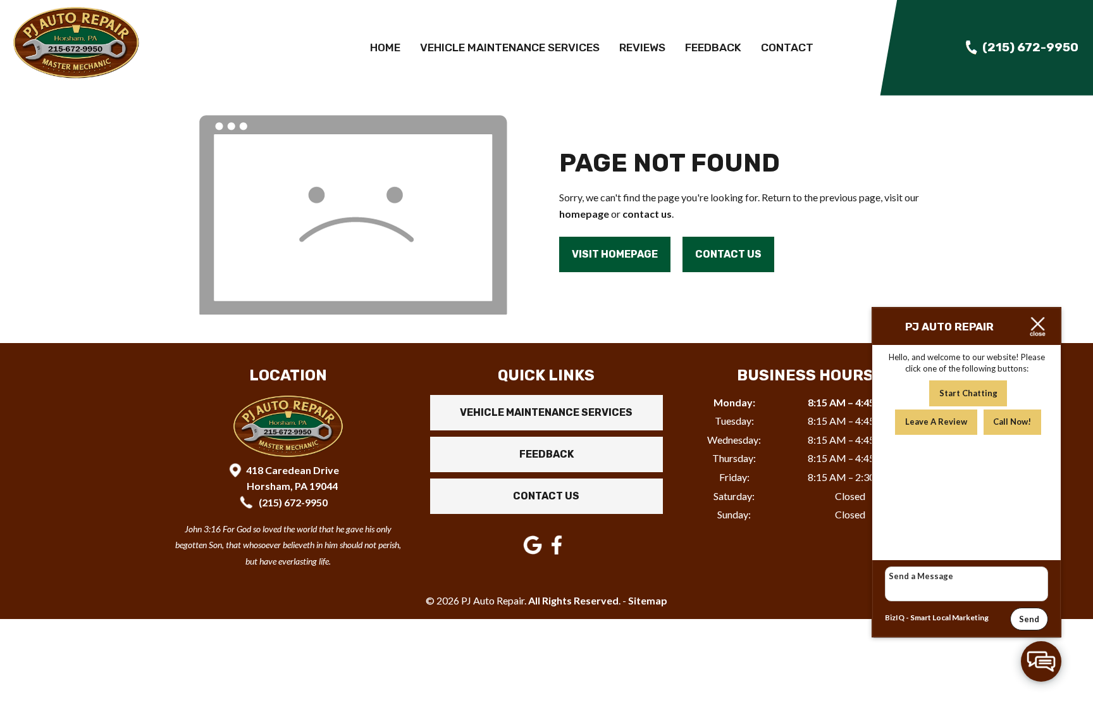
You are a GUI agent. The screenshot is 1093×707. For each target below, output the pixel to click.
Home (385, 47)
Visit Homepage (615, 254)
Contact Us (728, 254)
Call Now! (1012, 421)
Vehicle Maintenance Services (510, 47)
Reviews (642, 47)
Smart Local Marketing (949, 617)
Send (1029, 619)
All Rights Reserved (573, 600)
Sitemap (647, 600)
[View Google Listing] (534, 550)
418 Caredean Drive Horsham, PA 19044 (292, 478)
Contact (787, 47)
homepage (584, 214)
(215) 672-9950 (292, 502)
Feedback (713, 47)
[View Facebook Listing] (558, 550)
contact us (647, 214)
